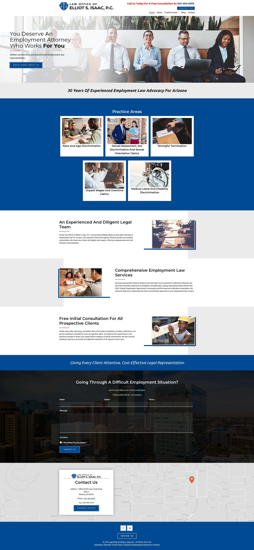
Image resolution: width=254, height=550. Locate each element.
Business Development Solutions (137, 545)
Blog (183, 13)
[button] (252, 536)
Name (62, 399)
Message (63, 411)
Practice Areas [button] (171, 13)
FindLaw (156, 545)
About (159, 13)
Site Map (107, 545)
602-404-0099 (185, 3)
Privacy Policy (117, 545)
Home (152, 13)
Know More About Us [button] (26, 65)
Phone (151, 399)
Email (107, 399)
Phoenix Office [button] (86, 508)
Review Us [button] (127, 536)
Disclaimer (64, 437)
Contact (191, 13)
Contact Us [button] (186, 8)
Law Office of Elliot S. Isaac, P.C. (121, 542)
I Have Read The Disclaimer (75, 443)
